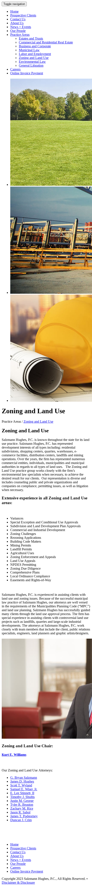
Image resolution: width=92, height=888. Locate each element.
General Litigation (31, 65)
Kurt (5, 754)
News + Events (20, 27)
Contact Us (17, 19)
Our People (18, 31)
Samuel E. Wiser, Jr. (23, 789)
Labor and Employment (35, 54)
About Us (17, 23)
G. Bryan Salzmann (23, 777)
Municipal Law (29, 50)
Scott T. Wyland (21, 785)
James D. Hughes (22, 781)
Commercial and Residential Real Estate (46, 42)
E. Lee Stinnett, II (22, 793)
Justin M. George (22, 801)
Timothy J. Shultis (22, 797)
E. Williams (17, 754)
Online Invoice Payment (26, 73)
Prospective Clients (23, 15)
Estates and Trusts (31, 38)
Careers (15, 69)
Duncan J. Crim (21, 820)
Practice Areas (20, 34)
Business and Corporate (35, 46)
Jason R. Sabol (20, 812)
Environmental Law (32, 61)
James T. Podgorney (24, 816)
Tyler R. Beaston (21, 804)
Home (14, 11)
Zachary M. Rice (21, 808)
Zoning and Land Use (34, 58)
